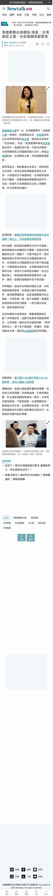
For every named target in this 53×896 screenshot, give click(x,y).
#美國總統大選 (19, 517)
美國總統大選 (9, 130)
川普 (4, 135)
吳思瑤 (46, 143)
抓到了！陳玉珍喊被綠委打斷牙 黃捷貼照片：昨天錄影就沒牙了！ (27, 468)
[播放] (48, 44)
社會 (27, 14)
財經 (19, 14)
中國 (34, 14)
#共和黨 (7, 528)
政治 (4, 14)
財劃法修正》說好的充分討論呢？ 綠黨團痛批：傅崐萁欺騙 (27, 477)
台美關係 (29, 331)
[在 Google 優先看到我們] (37, 44)
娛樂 (49, 14)
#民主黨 (41, 523)
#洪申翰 (7, 523)
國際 (12, 14)
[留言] (42, 44)
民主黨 (25, 139)
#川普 (31, 523)
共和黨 (40, 135)
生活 (41, 14)
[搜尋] (48, 8)
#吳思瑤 (34, 517)
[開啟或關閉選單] (3, 8)
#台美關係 (19, 523)
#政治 (6, 518)
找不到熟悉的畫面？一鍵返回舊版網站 (26, 2)
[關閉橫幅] (49, 2)
